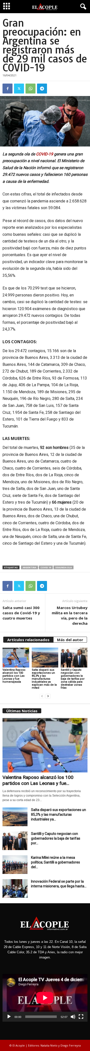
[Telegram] (42, 89)
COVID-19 (44, 154)
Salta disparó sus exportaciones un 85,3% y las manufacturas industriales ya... (58, 814)
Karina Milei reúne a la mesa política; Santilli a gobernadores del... (55, 862)
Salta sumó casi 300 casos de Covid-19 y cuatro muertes (21, 613)
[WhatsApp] (31, 89)
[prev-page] (42, 696)
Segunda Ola (63, 567)
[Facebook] (7, 89)
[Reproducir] (9, 1016)
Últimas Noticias (22, 710)
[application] (45, 997)
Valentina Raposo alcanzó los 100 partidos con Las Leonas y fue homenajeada (14, 675)
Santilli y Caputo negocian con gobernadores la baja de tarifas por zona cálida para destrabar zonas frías (72, 678)
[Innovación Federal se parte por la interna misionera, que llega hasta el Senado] (15, 888)
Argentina (29, 567)
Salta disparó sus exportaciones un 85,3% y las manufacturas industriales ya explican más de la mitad (44, 678)
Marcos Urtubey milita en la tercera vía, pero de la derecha (70, 615)
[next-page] (48, 696)
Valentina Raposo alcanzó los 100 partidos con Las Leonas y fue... (38, 780)
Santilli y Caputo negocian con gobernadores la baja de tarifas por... (55, 838)
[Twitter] (19, 89)
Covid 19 (45, 567)
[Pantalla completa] (81, 1016)
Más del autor (70, 639)
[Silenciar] (73, 1016)
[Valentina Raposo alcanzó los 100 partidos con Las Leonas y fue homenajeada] (15, 658)
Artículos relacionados (28, 639)
